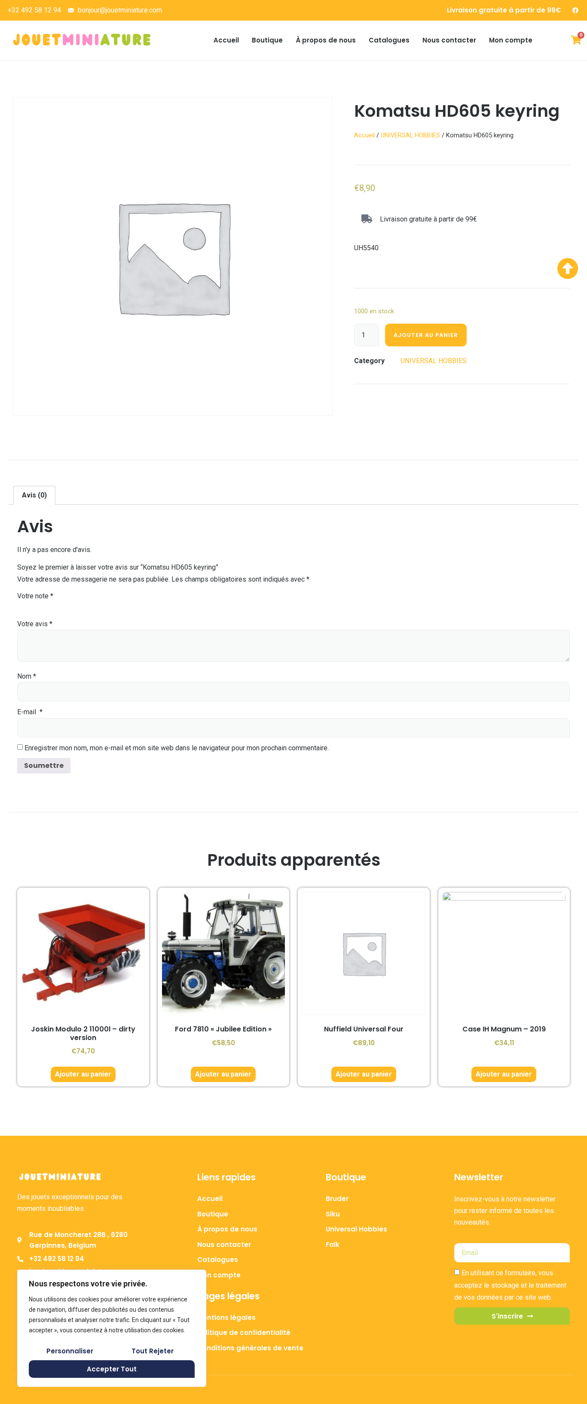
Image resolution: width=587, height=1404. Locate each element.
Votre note (35, 596)
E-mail (30, 712)
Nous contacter (449, 40)
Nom (26, 676)
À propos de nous (326, 40)
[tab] (34, 495)
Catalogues (389, 40)
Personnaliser (69, 1350)
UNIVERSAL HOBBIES (410, 135)
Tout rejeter (152, 1350)
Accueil (226, 40)
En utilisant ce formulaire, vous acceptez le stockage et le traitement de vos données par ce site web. (510, 1285)
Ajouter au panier (426, 335)
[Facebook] (575, 10)
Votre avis (34, 624)
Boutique (267, 40)
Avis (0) (34, 495)
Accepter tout (112, 1369)
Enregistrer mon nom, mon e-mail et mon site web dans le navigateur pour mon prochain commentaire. (176, 748)
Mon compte (510, 40)
